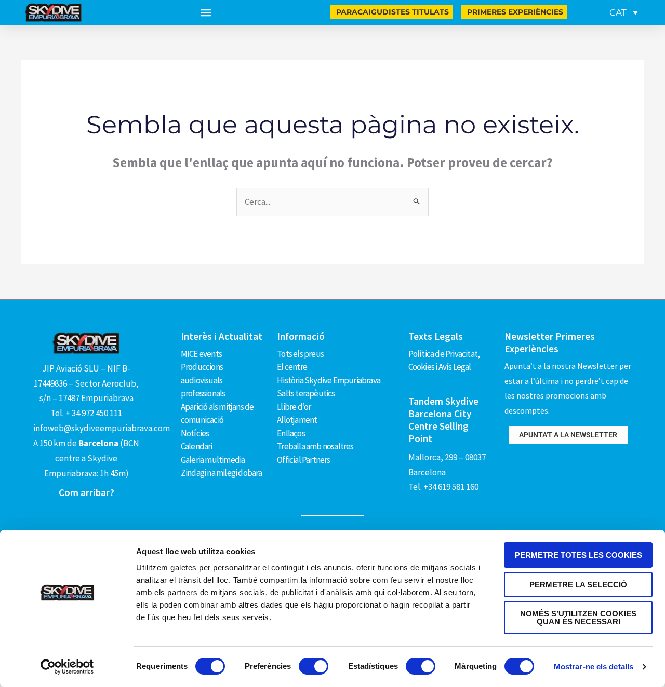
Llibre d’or (294, 407)
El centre (292, 367)
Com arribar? (86, 492)
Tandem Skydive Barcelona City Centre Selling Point (443, 420)
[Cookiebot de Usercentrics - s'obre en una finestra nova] (67, 667)
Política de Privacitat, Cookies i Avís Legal (444, 360)
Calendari (196, 446)
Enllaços (291, 433)
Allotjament (297, 419)
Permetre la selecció (578, 584)
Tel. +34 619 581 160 (443, 486)
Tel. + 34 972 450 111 (86, 413)
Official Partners (303, 459)
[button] (206, 12)
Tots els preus (300, 354)
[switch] (313, 666)
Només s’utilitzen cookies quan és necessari (578, 617)
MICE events (201, 354)
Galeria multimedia (213, 459)
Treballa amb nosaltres (315, 446)
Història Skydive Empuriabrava (328, 380)
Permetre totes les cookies (578, 555)
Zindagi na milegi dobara (221, 472)
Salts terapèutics (306, 393)
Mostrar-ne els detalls (593, 666)
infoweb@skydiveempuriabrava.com (101, 428)
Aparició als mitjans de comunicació (217, 413)
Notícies (195, 433)
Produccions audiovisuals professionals (203, 380)
